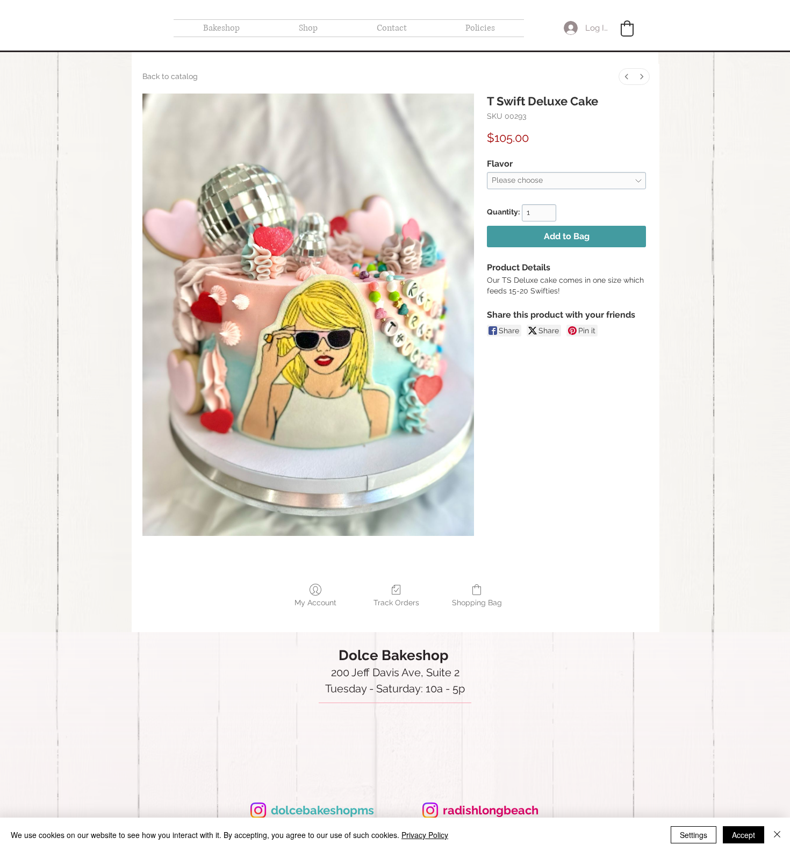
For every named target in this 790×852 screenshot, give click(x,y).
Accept (743, 834)
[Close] (777, 834)
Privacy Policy (424, 834)
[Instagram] (258, 810)
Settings (693, 834)
